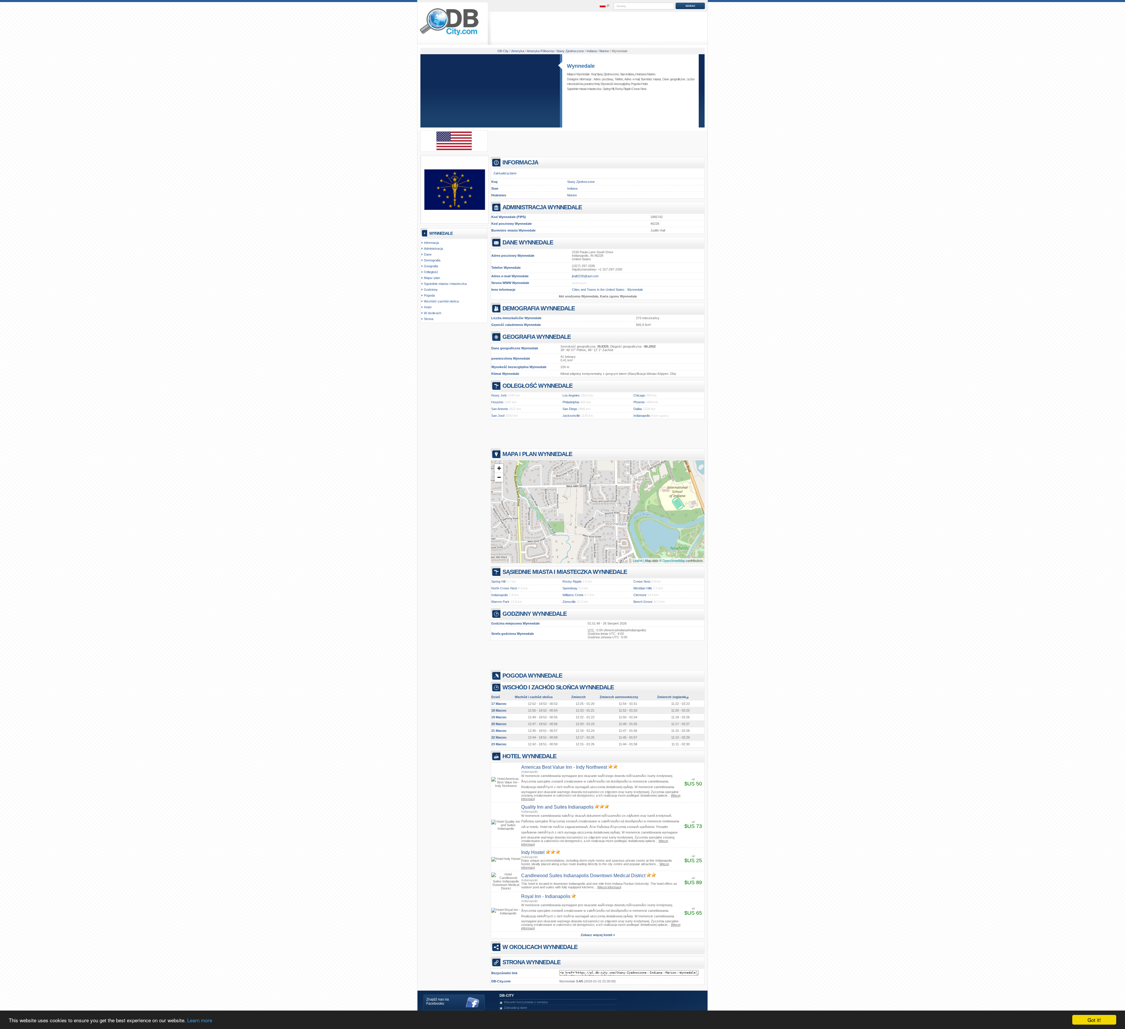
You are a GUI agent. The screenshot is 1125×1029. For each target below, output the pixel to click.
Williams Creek (573, 595)
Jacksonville (571, 415)
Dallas (637, 409)
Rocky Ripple (622, 89)
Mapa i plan (432, 278)
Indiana (572, 188)
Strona (428, 319)
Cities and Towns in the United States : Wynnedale (607, 289)
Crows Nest (639, 89)
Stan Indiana (627, 74)
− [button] (499, 477)
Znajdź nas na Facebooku (437, 1001)
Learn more (199, 1020)
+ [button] (499, 468)
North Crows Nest (504, 588)
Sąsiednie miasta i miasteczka (445, 283)
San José (498, 415)
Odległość (431, 272)
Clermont (639, 595)
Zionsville (569, 601)
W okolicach (432, 313)
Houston (497, 402)
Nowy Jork (499, 395)
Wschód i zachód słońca (441, 301)
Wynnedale (581, 66)
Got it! (1094, 1019)
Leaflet (637, 560)
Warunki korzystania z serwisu (526, 1002)
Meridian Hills (642, 588)
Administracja (433, 248)
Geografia (431, 266)
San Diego (569, 409)
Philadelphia (570, 402)
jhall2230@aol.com (585, 276)
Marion (572, 195)
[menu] (604, 5)
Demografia (432, 260)
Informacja (431, 242)
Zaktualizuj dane (505, 173)
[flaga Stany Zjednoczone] (454, 149)
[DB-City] (449, 35)
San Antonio (499, 409)
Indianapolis (641, 415)
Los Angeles (571, 395)
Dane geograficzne (673, 79)
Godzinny (431, 289)
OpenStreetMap (673, 560)
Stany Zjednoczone (581, 181)
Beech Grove (642, 601)
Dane (428, 254)
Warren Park (500, 601)
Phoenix (639, 402)
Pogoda (635, 84)
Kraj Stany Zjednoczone (605, 74)
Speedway (569, 588)
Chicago (639, 395)
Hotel (644, 84)
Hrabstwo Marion (645, 74)
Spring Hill (608, 89)
